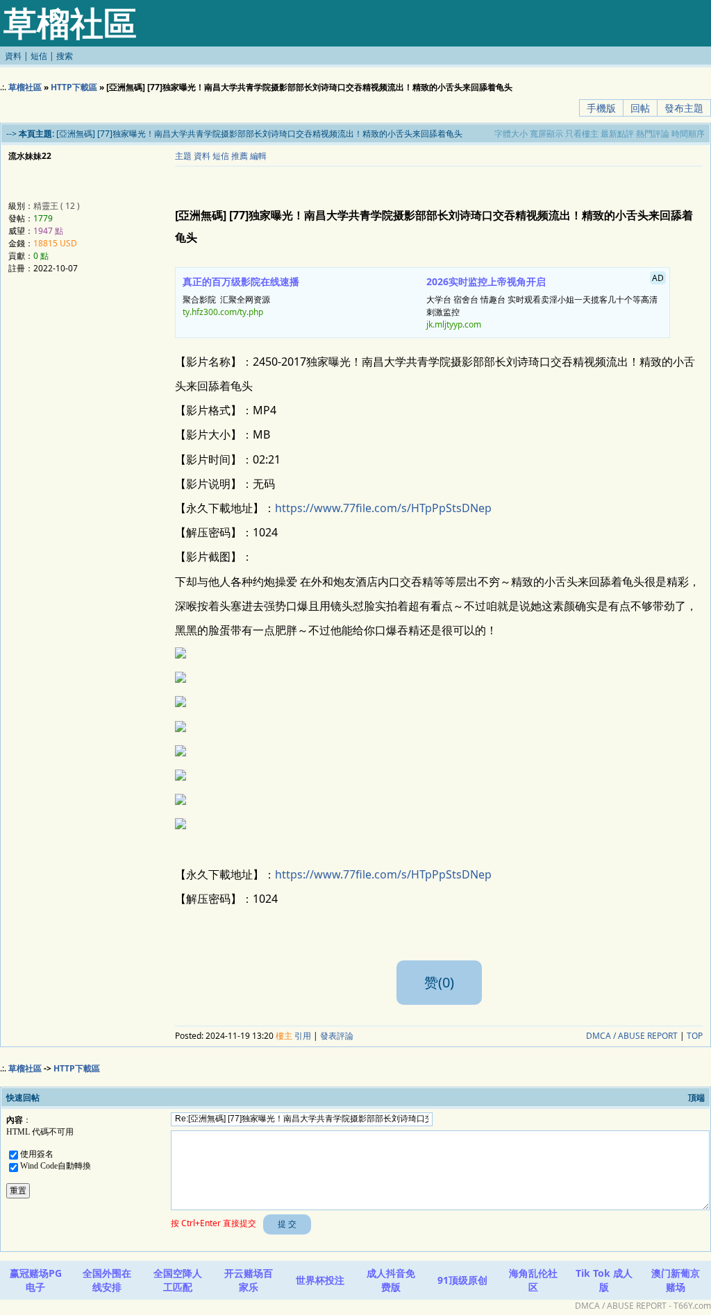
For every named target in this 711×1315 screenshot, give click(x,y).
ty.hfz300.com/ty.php (223, 312)
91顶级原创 (462, 1280)
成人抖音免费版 (391, 1279)
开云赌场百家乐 (248, 1279)
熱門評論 (652, 133)
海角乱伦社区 (533, 1279)
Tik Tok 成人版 (604, 1279)
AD (658, 278)
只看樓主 (582, 133)
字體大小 (511, 133)
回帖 (640, 107)
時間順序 (688, 133)
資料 (13, 56)
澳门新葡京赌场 (675, 1279)
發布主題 (683, 107)
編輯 (258, 156)
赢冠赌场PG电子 (36, 1279)
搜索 (64, 56)
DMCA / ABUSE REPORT (632, 1036)
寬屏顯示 (546, 133)
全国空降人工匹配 (177, 1279)
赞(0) (439, 982)
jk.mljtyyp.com (453, 324)
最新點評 (617, 133)
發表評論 (336, 1036)
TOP (695, 1036)
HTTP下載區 (74, 87)
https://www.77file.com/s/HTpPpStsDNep (383, 508)
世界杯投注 (320, 1280)
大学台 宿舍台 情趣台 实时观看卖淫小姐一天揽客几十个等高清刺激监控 (545, 301)
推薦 (239, 156)
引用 (302, 1036)
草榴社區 (25, 87)
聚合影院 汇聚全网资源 (241, 296)
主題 (183, 156)
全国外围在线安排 (107, 1279)
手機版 (601, 107)
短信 (39, 56)
